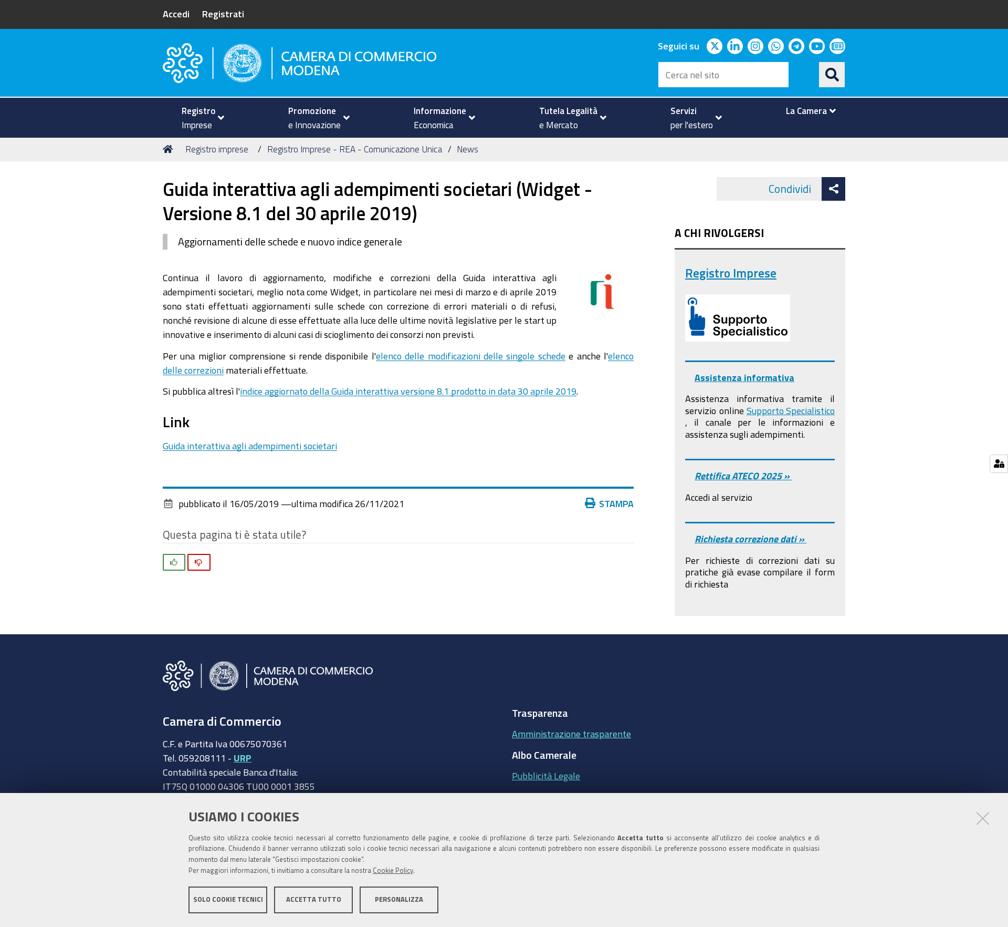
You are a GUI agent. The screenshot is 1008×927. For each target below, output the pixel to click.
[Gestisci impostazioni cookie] (999, 464)
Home (169, 149)
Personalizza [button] (399, 899)
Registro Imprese (730, 273)
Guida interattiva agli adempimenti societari (250, 445)
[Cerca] (832, 74)
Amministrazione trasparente (571, 733)
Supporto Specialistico (791, 410)
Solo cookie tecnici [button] (228, 899)
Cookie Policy (393, 870)
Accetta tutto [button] (313, 899)
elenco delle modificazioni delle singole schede (470, 355)
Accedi (176, 13)
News (467, 149)
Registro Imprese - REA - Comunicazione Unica (354, 149)
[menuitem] (198, 118)
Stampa (616, 503)
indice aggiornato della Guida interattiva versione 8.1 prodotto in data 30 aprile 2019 (408, 391)
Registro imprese (216, 149)
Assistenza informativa (744, 377)
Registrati (223, 13)
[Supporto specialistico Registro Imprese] (737, 318)
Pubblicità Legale (546, 775)
